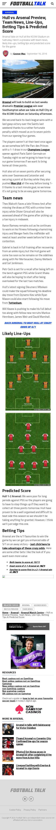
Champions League (39, 150)
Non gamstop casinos (13, 691)
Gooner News (40, 605)
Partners (42, 809)
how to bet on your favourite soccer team (27, 700)
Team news (27, 609)
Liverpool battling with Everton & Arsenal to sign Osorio (33, 767)
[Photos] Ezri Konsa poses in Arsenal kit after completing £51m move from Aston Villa (34, 754)
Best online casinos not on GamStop (21, 681)
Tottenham (15, 303)
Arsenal (6, 102)
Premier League (23, 106)
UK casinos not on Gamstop (16, 693)
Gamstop (7, 683)
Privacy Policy (30, 809)
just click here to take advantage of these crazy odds (26, 546)
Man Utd (16, 183)
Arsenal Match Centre (32, 612)
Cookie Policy (15, 809)
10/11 (37, 562)
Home (5, 612)
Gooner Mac (19, 53)
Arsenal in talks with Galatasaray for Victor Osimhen (33, 726)
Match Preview (11, 609)
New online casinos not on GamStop (21, 686)
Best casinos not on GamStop (17, 678)
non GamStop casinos (13, 688)
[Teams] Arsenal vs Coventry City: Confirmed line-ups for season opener (33, 741)
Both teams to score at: (21, 562)
